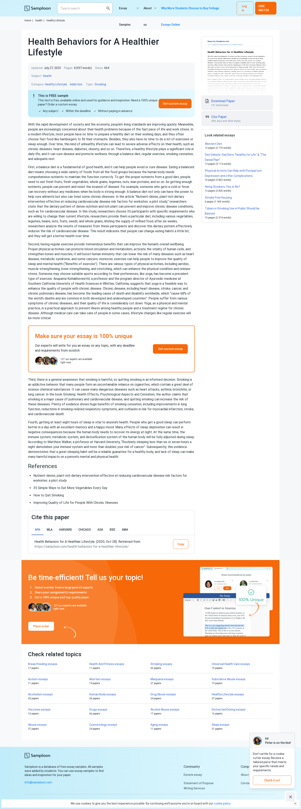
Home (29, 20)
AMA (125, 529)
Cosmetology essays (103, 724)
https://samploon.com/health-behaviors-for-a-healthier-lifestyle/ (82, 546)
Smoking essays (161, 664)
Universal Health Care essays (231, 664)
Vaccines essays (39, 709)
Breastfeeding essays (42, 664)
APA (37, 529)
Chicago (84, 529)
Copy (180, 544)
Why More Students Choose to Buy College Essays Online (190, 11)
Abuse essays (37, 724)
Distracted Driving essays (229, 709)
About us (148, 11)
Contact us (248, 783)
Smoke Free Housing (218, 197)
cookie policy (222, 803)
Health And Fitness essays (106, 664)
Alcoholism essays (40, 694)
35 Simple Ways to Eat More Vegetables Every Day (70, 488)
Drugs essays (98, 709)
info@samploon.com (38, 782)
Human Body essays (102, 694)
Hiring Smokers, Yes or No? (222, 186)
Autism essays (38, 679)
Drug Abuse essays (163, 694)
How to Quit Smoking (48, 495)
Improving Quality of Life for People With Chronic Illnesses (75, 503)
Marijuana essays (162, 679)
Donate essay (193, 774)
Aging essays (159, 724)
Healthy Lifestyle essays (228, 694)
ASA (100, 529)
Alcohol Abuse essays (164, 709)
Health (39, 20)
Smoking (100, 84)
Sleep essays (220, 724)
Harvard (65, 529)
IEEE (112, 529)
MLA (49, 529)
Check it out (272, 780)
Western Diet (213, 143)
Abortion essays (100, 679)
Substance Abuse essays (229, 679)
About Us (247, 774)
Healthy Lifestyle (55, 20)
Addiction (76, 84)
